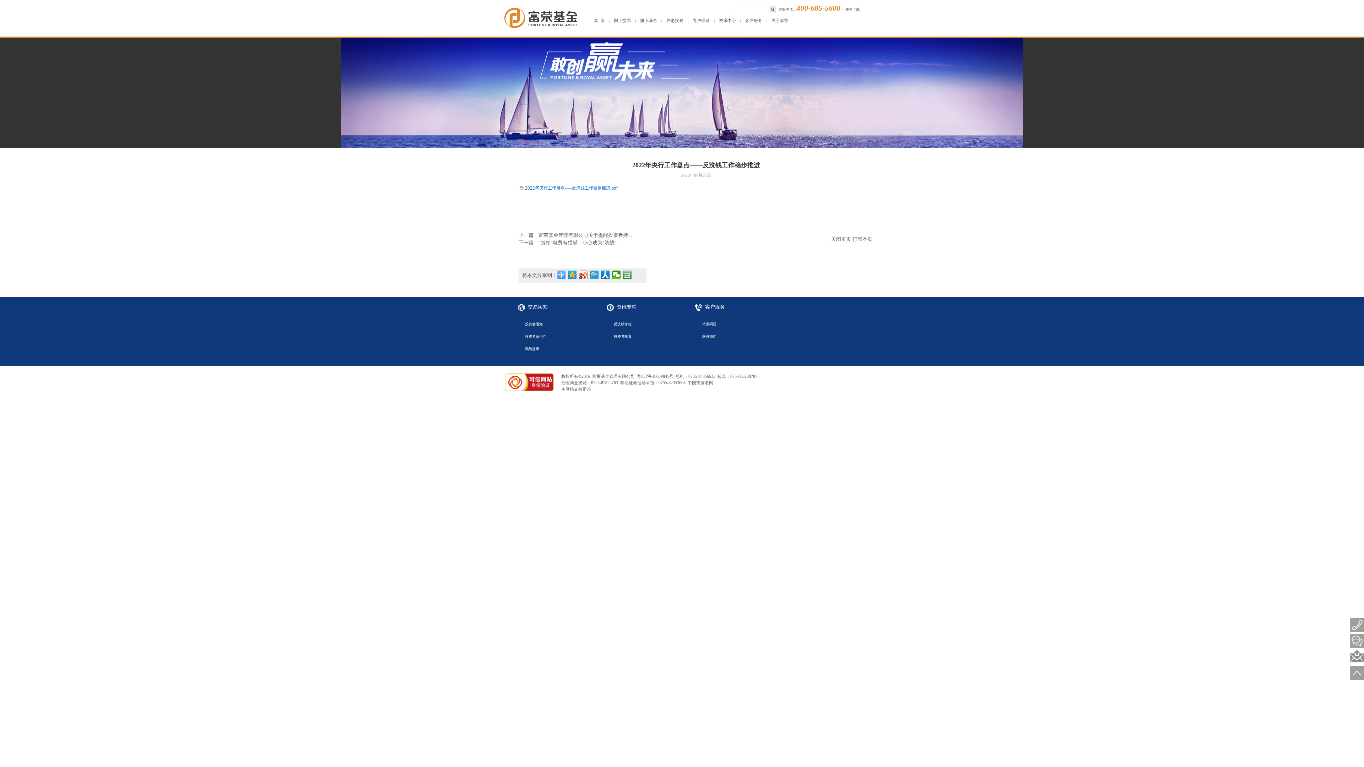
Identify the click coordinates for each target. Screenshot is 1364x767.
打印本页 (862, 239)
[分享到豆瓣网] (627, 275)
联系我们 (709, 336)
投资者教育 (623, 336)
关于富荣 (780, 20)
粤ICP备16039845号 (655, 376)
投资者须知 (534, 324)
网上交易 (622, 20)
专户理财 (701, 20)
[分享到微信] (616, 275)
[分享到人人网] (605, 275)
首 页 (599, 20)
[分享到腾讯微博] (594, 275)
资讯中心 (727, 20)
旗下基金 (648, 20)
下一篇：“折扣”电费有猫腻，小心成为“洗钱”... (570, 242)
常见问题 (709, 324)
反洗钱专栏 (623, 324)
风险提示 (532, 349)
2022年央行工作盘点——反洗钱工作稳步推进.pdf (571, 188)
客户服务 (753, 20)
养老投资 (674, 20)
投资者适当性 (535, 336)
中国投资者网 (700, 382)
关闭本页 (841, 239)
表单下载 (852, 9)
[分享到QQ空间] (572, 275)
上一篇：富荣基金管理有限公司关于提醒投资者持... (575, 235)
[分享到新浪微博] (583, 275)
